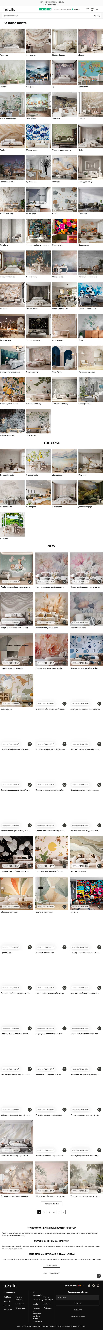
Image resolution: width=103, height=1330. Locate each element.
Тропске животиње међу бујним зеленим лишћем (50, 871)
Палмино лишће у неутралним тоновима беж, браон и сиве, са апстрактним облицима (15, 993)
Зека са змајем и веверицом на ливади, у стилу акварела (85, 1034)
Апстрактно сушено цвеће (47, 627)
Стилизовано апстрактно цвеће (49, 668)
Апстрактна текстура (45, 952)
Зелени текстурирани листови (48, 1074)
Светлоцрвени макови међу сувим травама (50, 831)
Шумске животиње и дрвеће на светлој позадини (85, 831)
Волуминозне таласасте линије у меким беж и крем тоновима (15, 627)
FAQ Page (7, 1297)
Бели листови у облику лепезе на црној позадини (15, 871)
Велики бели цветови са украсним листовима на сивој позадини (15, 1196)
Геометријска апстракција (12, 668)
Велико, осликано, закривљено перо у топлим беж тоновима (50, 1155)
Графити (74, 912)
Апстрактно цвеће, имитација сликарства (85, 749)
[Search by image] (94, 15)
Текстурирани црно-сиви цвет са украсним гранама (15, 831)
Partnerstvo (48, 1308)
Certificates (19, 1304)
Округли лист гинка (44, 912)
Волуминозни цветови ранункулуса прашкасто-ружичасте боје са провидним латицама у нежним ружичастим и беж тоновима (85, 1074)
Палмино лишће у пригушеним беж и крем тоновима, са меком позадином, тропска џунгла (15, 1034)
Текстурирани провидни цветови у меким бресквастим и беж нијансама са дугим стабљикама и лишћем (85, 952)
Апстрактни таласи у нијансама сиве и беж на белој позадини (15, 1155)
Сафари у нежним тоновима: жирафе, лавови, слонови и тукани (15, 1115)
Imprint (35, 1304)
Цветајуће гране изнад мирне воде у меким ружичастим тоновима (85, 1155)
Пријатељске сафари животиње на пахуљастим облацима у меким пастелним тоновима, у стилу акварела (15, 587)
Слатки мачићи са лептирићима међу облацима (50, 709)
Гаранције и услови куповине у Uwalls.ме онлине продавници (37, 1314)
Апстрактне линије (78, 871)
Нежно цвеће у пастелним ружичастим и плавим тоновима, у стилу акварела (85, 587)
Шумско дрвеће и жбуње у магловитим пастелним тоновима (50, 1196)
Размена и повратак (19, 1298)
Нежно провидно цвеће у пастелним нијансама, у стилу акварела (50, 587)
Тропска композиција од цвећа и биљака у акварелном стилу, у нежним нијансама (15, 790)
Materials (7, 1301)
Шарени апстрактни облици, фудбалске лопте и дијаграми (85, 668)
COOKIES (47, 1304)
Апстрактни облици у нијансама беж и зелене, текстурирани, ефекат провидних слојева (85, 993)
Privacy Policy (38, 1300)
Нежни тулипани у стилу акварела (15, 1074)
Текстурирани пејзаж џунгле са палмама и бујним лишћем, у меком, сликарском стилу (85, 1196)
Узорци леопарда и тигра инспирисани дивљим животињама (85, 1115)
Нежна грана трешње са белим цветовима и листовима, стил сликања (50, 993)
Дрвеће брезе (6, 952)
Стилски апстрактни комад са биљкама (50, 790)
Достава (7, 1305)
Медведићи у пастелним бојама (49, 1034)
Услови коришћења (48, 1298)
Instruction (8, 1309)
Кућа (45, 1273)
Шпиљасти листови (9, 912)
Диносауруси (6, 709)
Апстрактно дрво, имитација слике (50, 749)
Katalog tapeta (20, 1308)
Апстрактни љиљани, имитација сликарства (85, 709)
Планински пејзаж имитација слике (15, 749)
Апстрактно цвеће (78, 627)
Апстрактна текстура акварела (49, 1115)
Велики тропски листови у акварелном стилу (85, 790)
